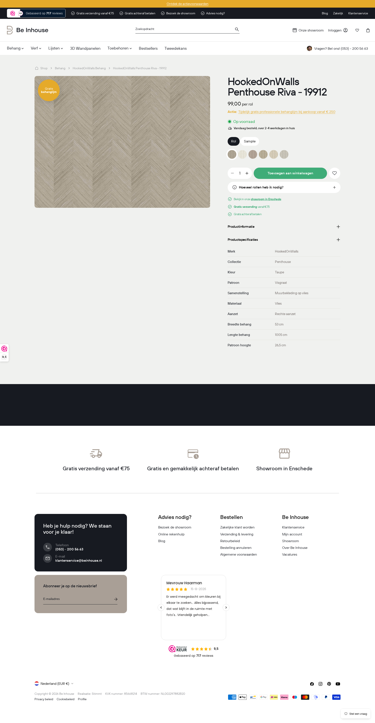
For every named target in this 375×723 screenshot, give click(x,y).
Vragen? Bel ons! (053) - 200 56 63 (341, 48)
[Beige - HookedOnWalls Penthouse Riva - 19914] (273, 154)
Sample (250, 141)
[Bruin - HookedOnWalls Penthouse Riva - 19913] (263, 154)
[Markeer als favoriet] (334, 173)
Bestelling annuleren (236, 547)
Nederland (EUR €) (55, 683)
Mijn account (292, 534)
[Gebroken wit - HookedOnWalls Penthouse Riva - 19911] (242, 154)
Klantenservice (293, 527)
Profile (82, 699)
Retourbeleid (230, 541)
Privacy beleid (44, 699)
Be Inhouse (66, 694)
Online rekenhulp (171, 534)
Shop (44, 68)
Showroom (290, 541)
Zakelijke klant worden (237, 527)
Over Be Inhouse (295, 547)
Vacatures (289, 554)
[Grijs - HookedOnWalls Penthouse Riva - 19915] (284, 154)
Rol (233, 141)
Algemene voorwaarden (238, 554)
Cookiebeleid (65, 699)
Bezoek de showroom (174, 527)
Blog (161, 541)
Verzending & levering (236, 534)
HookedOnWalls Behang (89, 68)
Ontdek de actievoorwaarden (188, 4)
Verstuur (115, 599)
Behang (60, 68)
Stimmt (97, 694)
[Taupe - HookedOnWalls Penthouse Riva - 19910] (252, 154)
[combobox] (187, 30)
